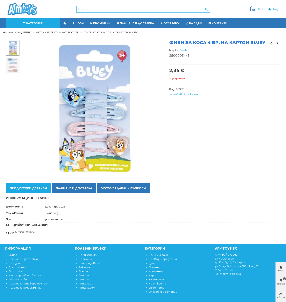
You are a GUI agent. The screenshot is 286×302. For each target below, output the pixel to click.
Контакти (219, 23)
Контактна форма (228, 273)
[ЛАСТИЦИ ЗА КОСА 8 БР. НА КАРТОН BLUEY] (271, 43)
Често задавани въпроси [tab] (123, 188)
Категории (34, 23)
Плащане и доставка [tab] (74, 188)
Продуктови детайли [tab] (28, 188)
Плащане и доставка (137, 23)
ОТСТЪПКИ (171, 23)
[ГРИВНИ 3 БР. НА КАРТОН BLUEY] (277, 43)
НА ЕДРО (195, 23)
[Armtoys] (22, 9)
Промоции (101, 23)
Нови (79, 23)
